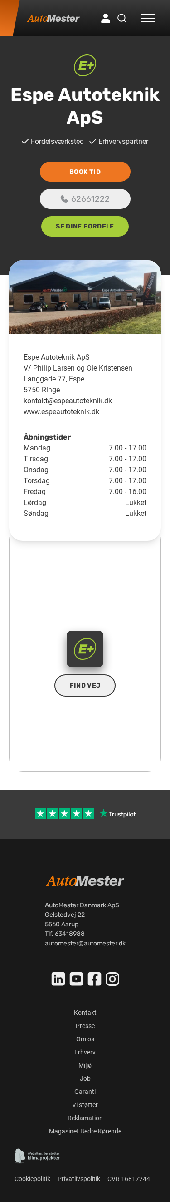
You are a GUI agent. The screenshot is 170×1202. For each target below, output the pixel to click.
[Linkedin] (58, 979)
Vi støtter (85, 1104)
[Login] (105, 18)
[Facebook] (94, 979)
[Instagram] (112, 979)
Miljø (85, 1065)
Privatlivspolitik (79, 1178)
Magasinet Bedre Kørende (85, 1131)
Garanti (85, 1091)
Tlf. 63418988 (65, 934)
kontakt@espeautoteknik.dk (68, 400)
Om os (85, 1039)
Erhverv (85, 1052)
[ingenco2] (37, 1156)
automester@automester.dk (85, 943)
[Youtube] (76, 979)
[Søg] (121, 18)
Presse (85, 1025)
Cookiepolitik (32, 1178)
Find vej (85, 685)
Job (85, 1078)
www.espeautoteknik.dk (61, 411)
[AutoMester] (53, 18)
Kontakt (85, 1012)
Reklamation (85, 1118)
